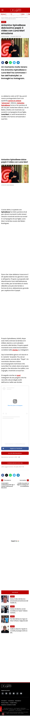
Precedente (7, 480)
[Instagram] (10, 693)
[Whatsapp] (10, 62)
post (19, 375)
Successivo (23, 480)
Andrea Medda (5, 36)
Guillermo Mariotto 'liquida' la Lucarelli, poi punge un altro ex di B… (18, 630)
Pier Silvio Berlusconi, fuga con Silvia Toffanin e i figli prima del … (19, 620)
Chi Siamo (4, 701)
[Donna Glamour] (16, 10)
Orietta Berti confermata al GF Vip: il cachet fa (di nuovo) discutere (7, 485)
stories (15, 350)
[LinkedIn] (18, 62)
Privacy (1, 709)
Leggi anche (15, 592)
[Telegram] (14, 62)
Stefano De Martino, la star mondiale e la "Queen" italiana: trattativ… (19, 611)
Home (2, 17)
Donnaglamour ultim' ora (15, 463)
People (6, 17)
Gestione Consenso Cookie (8, 704)
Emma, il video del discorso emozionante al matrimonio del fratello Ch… (19, 601)
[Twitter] (6, 62)
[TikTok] (17, 693)
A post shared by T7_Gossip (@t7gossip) (15, 443)
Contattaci (11, 701)
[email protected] (4, 709)
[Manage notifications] (3, 714)
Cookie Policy (13, 703)
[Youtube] (21, 693)
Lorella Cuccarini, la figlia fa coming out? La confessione (23, 484)
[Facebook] (2, 62)
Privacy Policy (4, 703)
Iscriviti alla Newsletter (15, 453)
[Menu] (2, 10)
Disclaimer (18, 701)
